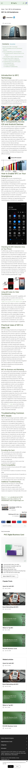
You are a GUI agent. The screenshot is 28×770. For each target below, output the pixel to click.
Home (2, 9)
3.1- (14, 54)
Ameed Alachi (10, 17)
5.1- (9, 63)
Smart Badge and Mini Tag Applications (15, 508)
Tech (6, 9)
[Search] (23, 3)
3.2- (13, 56)
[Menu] (4, 3)
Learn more (4, 763)
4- (10, 58)
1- (9, 46)
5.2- (9, 65)
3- (11, 51)
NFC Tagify (10, 404)
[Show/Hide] (12, 44)
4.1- (12, 60)
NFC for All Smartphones (15, 9)
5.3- (11, 66)
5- (11, 61)
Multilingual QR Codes (14, 514)
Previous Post (4, 505)
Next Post (24, 512)
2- (12, 49)
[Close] (26, 761)
